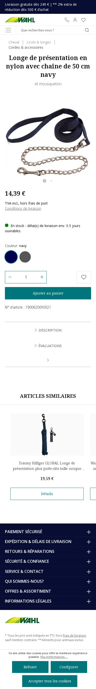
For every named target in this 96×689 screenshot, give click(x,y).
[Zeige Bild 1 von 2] (45, 181)
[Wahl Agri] (20, 20)
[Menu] (8, 30)
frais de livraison (74, 635)
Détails (47, 493)
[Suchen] (86, 30)
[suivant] (87, 142)
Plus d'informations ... (53, 657)
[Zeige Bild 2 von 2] (51, 181)
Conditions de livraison (23, 208)
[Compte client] (75, 20)
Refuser (30, 667)
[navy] (11, 257)
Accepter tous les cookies (49, 681)
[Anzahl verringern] (10, 277)
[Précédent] (8, 142)
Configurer (69, 667)
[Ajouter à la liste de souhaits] (83, 277)
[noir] (25, 257)
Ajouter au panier (48, 293)
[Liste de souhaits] (83, 20)
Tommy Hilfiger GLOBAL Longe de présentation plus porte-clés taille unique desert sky (47, 468)
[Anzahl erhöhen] (42, 277)
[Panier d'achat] (89, 20)
